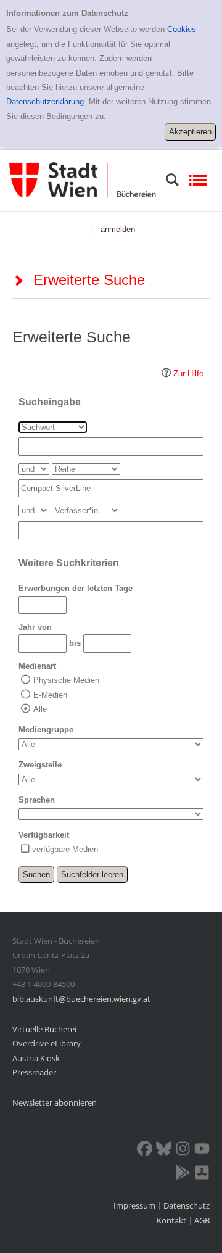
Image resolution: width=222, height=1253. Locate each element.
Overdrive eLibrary (46, 1043)
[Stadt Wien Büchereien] (82, 179)
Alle (40, 709)
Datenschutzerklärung (45, 101)
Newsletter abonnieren (54, 1102)
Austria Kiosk (36, 1058)
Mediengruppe (45, 729)
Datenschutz (186, 1205)
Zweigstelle (40, 764)
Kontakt (171, 1220)
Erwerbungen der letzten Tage (75, 588)
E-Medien (50, 695)
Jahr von (35, 627)
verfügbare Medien (65, 849)
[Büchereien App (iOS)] (202, 1175)
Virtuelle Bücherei (44, 1029)
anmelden (118, 229)
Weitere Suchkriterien (68, 563)
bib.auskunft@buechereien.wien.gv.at (81, 998)
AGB (202, 1220)
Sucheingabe (49, 402)
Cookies (181, 29)
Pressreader (34, 1072)
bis (75, 643)
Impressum (135, 1205)
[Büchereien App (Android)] (183, 1175)
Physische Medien (66, 680)
